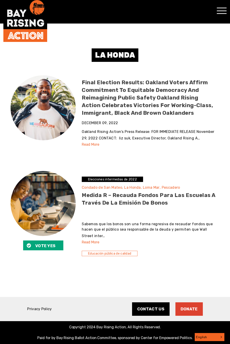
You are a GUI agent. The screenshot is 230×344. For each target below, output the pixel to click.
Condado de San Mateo (102, 187)
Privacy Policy (39, 309)
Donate (189, 309)
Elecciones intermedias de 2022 (112, 179)
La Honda (133, 187)
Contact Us (150, 309)
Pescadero (171, 187)
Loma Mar (152, 187)
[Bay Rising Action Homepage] (25, 21)
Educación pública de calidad (109, 253)
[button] (209, 337)
